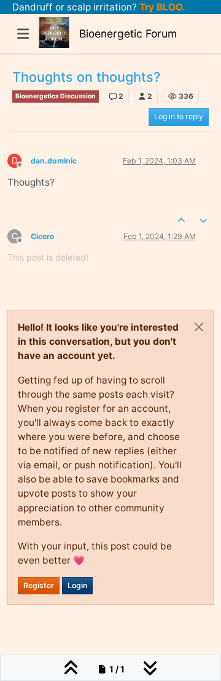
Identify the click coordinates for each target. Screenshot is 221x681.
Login (77, 585)
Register (38, 585)
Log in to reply (178, 116)
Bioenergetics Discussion (55, 96)
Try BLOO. (161, 7)
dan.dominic (54, 160)
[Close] (199, 327)
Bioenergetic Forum (128, 33)
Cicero (43, 236)
